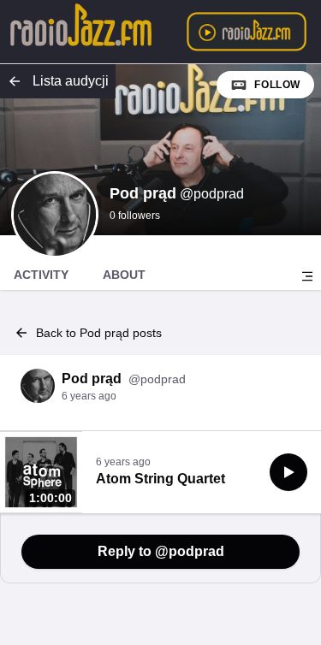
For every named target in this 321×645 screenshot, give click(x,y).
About (124, 274)
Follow (277, 85)
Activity (41, 274)
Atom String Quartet (160, 478)
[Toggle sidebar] (307, 276)
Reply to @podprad (161, 551)
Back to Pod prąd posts (99, 333)
